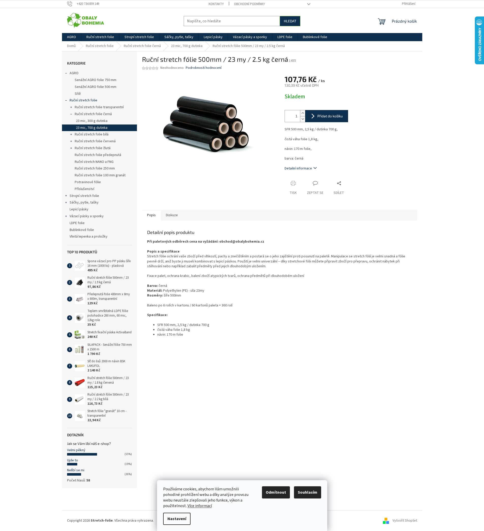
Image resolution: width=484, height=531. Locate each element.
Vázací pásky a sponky (87, 216)
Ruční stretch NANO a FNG (94, 161)
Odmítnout (276, 492)
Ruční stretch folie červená (95, 141)
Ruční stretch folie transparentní (99, 107)
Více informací (200, 506)
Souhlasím (307, 492)
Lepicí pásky (79, 209)
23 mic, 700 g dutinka (91, 127)
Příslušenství (84, 189)
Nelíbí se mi (75, 470)
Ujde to (72, 460)
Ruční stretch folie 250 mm (95, 168)
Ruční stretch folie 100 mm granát (100, 175)
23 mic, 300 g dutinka (91, 120)
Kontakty (216, 4)
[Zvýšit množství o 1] (302, 113)
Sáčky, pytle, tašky (84, 202)
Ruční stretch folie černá (93, 114)
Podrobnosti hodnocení (204, 68)
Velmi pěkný (76, 450)
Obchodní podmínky (249, 4)
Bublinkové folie (82, 229)
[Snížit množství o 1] (302, 119)
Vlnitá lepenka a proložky (88, 236)
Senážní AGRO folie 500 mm (95, 86)
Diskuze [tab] (172, 215)
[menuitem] (71, 37)
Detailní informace (298, 168)
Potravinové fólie (88, 182)
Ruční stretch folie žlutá (93, 148)
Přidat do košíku (330, 116)
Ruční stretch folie (83, 100)
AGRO (74, 73)
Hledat (290, 21)
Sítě (78, 93)
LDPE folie (77, 223)
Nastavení (176, 519)
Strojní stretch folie (84, 195)
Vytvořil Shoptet (405, 520)
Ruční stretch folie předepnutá (98, 155)
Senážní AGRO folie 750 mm (95, 80)
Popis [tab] (151, 215)
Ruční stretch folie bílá (91, 134)
